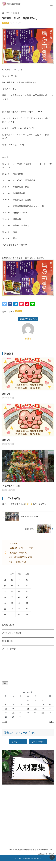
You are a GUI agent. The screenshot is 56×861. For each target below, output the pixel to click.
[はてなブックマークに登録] (15, 304)
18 (28, 708)
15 (6, 708)
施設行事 (16, 13)
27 (43, 712)
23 (13, 712)
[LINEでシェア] (32, 304)
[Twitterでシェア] (4, 304)
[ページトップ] (52, 857)
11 (28, 704)
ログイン (29, 504)
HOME (7, 13)
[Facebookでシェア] (10, 304)
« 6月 (4, 721)
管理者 (28, 338)
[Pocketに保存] (21, 304)
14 (50, 704)
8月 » (51, 721)
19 (35, 708)
